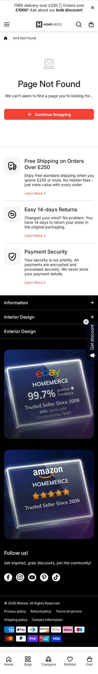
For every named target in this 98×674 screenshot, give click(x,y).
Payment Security (46, 252)
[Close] (92, 7)
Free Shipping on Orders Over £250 (54, 164)
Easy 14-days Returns (50, 209)
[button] (91, 24)
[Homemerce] (49, 24)
